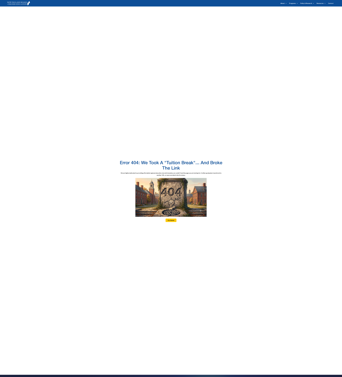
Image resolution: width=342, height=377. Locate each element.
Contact (331, 3)
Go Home (171, 220)
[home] (18, 3)
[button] (283, 3)
